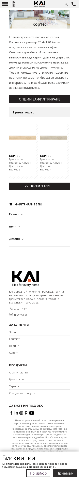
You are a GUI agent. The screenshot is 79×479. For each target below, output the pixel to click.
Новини (14, 346)
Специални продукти (22, 393)
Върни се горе (40, 186)
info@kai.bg (20, 314)
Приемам (65, 473)
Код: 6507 (45, 169)
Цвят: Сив (45, 166)
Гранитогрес (16, 159)
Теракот (14, 386)
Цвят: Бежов (16, 166)
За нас (13, 332)
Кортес (14, 156)
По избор (38, 473)
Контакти (14, 339)
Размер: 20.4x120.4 (20, 162)
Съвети (13, 352)
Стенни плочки (18, 372)
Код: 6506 (14, 169)
